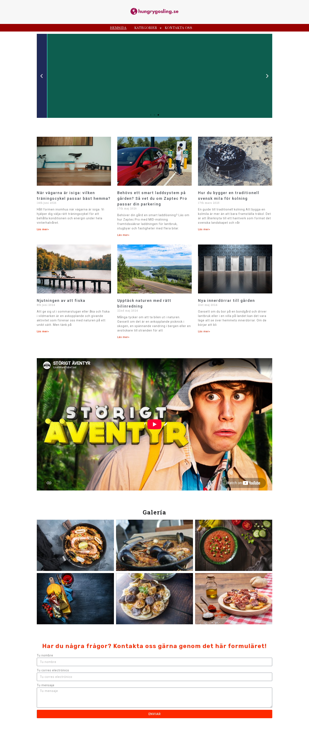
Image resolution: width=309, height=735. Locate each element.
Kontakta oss (178, 28)
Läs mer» (43, 229)
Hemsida (118, 28)
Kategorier (145, 28)
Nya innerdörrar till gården (226, 300)
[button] (41, 76)
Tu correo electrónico (53, 670)
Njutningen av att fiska (61, 300)
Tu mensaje (45, 685)
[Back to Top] (301, 727)
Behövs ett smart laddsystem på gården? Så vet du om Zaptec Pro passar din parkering (152, 198)
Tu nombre (45, 655)
